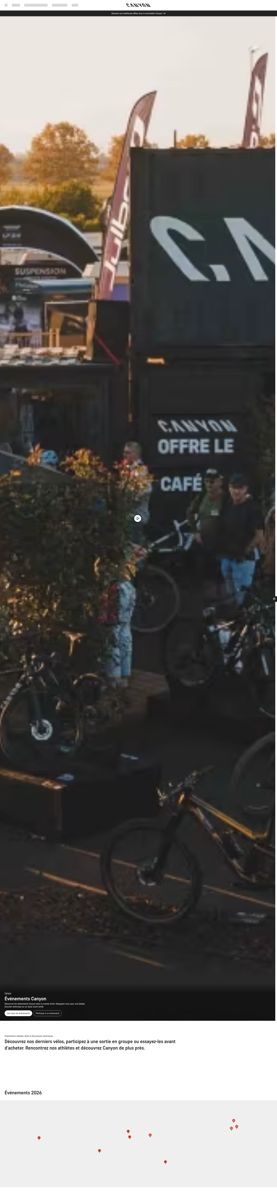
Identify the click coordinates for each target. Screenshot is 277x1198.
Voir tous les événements (18, 1013)
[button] (128, 1132)
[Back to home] (138, 5)
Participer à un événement (47, 1013)
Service (75, 5)
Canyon (8, 993)
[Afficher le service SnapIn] (274, 599)
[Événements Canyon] (137, 518)
